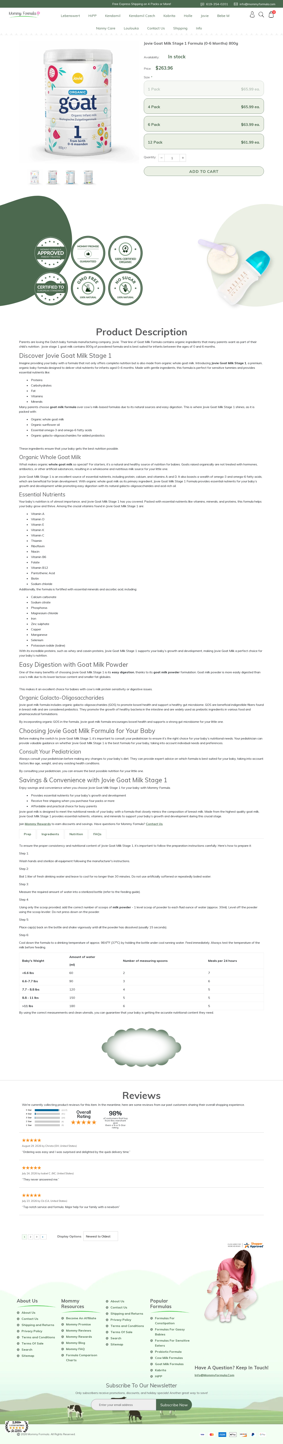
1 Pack (204, 89)
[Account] (252, 14)
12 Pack (204, 142)
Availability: (151, 57)
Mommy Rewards (38, 824)
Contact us (154, 824)
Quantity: (150, 157)
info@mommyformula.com (214, 1375)
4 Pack (204, 106)
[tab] (27, 834)
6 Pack (204, 124)
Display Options (69, 1236)
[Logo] (24, 14)
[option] (79, 102)
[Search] (261, 14)
